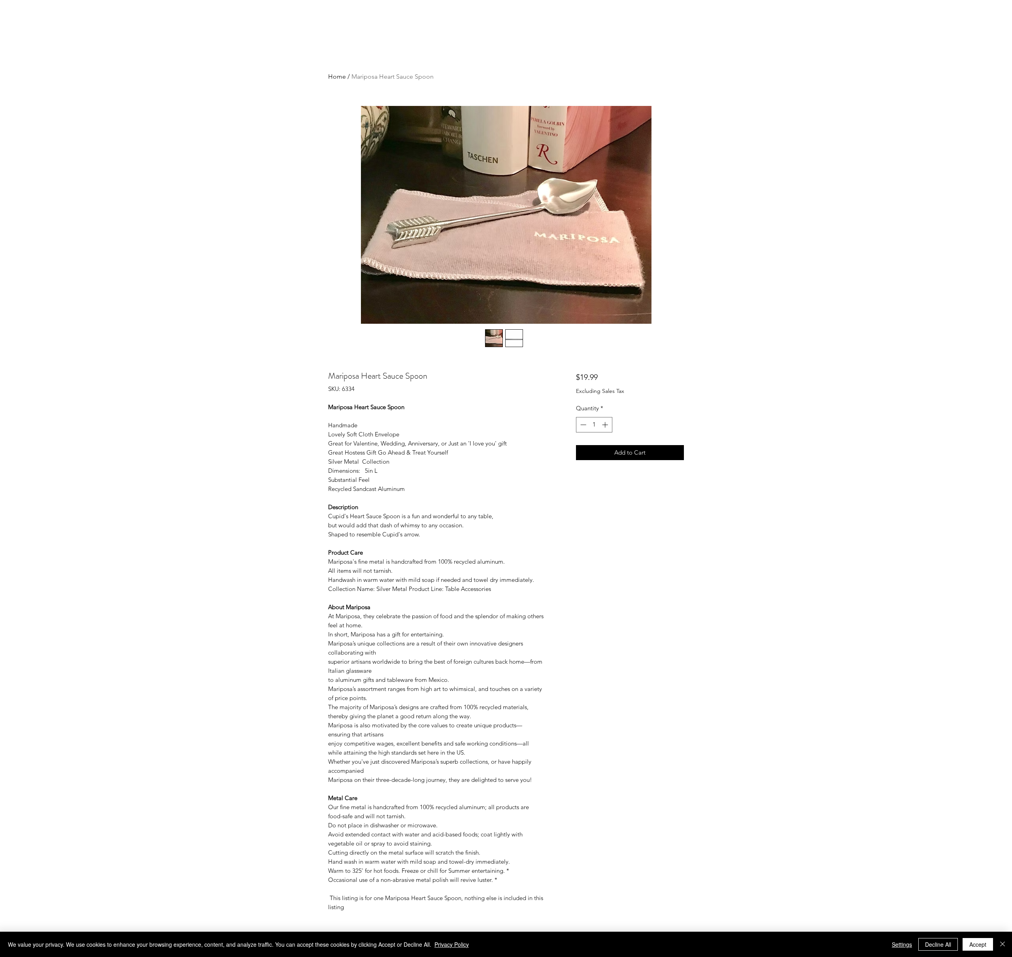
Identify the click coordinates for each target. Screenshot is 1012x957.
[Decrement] (582, 424)
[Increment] (605, 424)
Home (337, 76)
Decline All (938, 944)
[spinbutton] (593, 424)
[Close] (1002, 944)
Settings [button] (902, 944)
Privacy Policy (451, 944)
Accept (977, 944)
